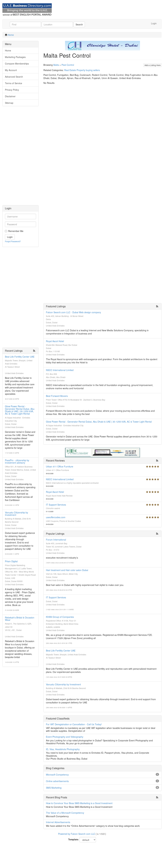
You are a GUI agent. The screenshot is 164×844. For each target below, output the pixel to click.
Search (79, 24)
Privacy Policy (12, 89)
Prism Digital (11, 561)
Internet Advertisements (58, 822)
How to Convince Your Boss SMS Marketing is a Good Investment (79, 803)
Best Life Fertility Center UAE (19, 356)
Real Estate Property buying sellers (82, 70)
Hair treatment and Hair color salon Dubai (67, 570)
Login (154, 23)
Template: (73, 839)
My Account (11, 70)
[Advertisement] (20, 157)
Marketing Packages (15, 57)
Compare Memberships (17, 63)
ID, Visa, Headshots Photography (63, 749)
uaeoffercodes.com (55, 517)
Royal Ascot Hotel (55, 341)
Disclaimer (10, 96)
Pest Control (68, 64)
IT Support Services (56, 504)
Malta (56, 64)
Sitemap (9, 102)
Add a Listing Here (152, 65)
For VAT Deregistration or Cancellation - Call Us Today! (74, 724)
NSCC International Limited (60, 370)
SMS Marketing (54, 787)
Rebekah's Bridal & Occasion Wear (19, 618)
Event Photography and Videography (64, 736)
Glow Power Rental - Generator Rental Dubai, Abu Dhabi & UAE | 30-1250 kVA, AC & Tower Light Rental (19, 410)
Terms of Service (13, 83)
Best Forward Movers (57, 395)
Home (11, 34)
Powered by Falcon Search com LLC (76, 833)
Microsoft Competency (57, 774)
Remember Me (15, 231)
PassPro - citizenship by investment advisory (17, 461)
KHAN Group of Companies (60, 616)
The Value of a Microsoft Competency (65, 812)
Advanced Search (14, 76)
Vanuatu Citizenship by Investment (16, 513)
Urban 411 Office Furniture (59, 466)
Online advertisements (57, 781)
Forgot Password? (13, 241)
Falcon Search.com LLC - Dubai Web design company (73, 312)
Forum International (56, 539)
